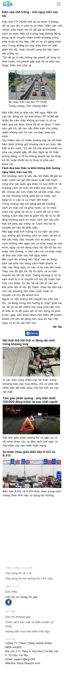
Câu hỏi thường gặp (18, 616)
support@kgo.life (24, 659)
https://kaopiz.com (28, 663)
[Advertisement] (32, 529)
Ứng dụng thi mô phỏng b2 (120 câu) (29, 578)
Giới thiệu (11, 591)
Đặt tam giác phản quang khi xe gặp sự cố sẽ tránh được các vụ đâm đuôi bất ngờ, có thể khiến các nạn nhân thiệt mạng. (30, 441)
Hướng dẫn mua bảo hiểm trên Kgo (27, 631)
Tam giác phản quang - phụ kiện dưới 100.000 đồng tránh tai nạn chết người (30, 400)
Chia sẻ (34, 333)
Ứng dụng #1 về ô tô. (18, 573)
